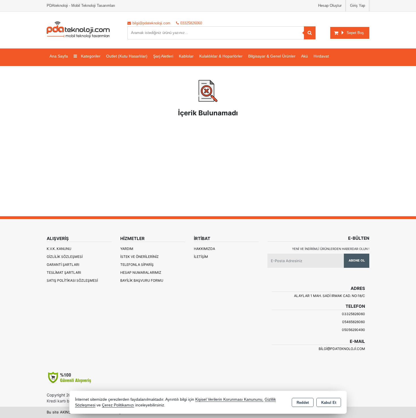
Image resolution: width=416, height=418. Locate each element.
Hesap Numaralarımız (140, 272)
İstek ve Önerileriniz (139, 256)
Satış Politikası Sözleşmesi (72, 280)
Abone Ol (357, 260)
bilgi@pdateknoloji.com (342, 349)
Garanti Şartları (63, 264)
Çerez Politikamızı (118, 405)
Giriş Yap (357, 5)
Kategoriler (90, 56)
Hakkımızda (204, 249)
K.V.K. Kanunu (59, 249)
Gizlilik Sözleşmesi (65, 256)
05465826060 (353, 322)
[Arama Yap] (310, 32)
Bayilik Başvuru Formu (141, 280)
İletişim (201, 256)
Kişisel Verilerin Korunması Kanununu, (229, 399)
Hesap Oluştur (330, 5)
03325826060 (353, 314)
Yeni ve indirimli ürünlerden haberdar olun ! (330, 249)
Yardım (126, 249)
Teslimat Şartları (64, 272)
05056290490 (353, 330)
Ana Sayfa (59, 56)
